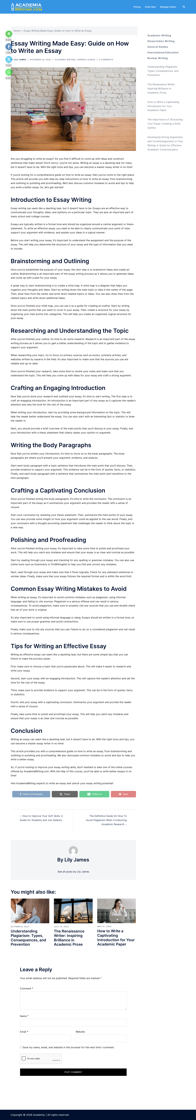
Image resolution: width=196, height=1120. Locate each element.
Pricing (137, 7)
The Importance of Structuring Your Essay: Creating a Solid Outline (165, 123)
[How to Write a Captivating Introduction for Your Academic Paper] (116, 910)
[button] (184, 7)
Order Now (150, 7)
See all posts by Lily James (73, 871)
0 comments (106, 59)
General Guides (86, 59)
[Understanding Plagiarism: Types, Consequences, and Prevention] (30, 910)
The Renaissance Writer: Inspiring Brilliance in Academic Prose (69, 938)
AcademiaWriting (26, 783)
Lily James (20, 59)
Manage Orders (168, 7)
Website (80, 1031)
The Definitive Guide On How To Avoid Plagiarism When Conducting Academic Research (106, 820)
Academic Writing (65, 59)
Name (24, 1016)
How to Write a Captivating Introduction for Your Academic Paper (116, 937)
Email (24, 1031)
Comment (26, 988)
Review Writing (157, 58)
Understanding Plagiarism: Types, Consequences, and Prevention (28, 938)
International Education (163, 52)
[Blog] (27, 6)
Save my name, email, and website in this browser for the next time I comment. (68, 1047)
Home (16, 30)
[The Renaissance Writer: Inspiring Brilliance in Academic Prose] (73, 910)
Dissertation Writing (161, 41)
